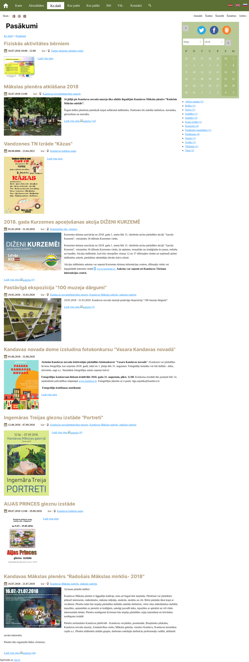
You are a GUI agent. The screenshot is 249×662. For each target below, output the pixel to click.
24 (194, 85)
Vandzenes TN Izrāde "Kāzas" (38, 144)
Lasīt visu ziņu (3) (79, 306)
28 (210, 58)
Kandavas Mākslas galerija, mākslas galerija (112, 294)
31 (194, 92)
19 (210, 78)
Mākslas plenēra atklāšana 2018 (41, 87)
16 (186, 78)
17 (194, 78)
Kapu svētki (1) (193, 122)
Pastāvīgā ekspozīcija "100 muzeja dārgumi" (55, 287)
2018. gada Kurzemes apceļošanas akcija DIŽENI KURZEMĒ (72, 222)
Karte (18, 5)
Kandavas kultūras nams (63, 151)
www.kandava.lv (88, 381)
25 (186, 58)
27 (202, 58)
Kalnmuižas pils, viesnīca (63, 229)
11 (202, 72)
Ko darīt (55, 5)
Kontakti (136, 5)
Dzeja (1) (190, 109)
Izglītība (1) (191, 113)
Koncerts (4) (192, 126)
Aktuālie (197, 15)
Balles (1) (190, 105)
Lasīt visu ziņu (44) (20, 652)
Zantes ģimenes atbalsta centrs (67, 50)
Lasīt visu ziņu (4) (19, 279)
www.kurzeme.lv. (106, 268)
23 (186, 85)
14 (225, 72)
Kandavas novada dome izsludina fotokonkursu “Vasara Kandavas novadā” (90, 349)
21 (225, 78)
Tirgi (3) (189, 150)
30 (225, 58)
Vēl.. (121, 5)
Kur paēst (73, 5)
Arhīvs (242, 15)
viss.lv (17, 659)
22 (233, 78)
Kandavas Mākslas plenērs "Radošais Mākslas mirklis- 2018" (74, 576)
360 (108, 5)
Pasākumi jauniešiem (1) (198, 130)
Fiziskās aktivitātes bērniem (36, 43)
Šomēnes (231, 15)
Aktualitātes (36, 5)
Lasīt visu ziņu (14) (80, 121)
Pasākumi (21, 36)
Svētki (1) (190, 142)
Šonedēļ (219, 15)
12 (210, 72)
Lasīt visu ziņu (45, 58)
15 (233, 72)
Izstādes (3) (191, 117)
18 (202, 78)
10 (194, 72)
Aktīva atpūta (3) (194, 101)
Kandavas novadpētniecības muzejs (62, 93)
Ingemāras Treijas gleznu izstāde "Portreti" (53, 417)
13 (217, 72)
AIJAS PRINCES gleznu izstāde (39, 504)
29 (217, 58)
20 (217, 78)
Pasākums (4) (192, 134)
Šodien (209, 15)
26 (194, 58)
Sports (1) (190, 138)
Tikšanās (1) (191, 146)
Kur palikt (93, 5)
